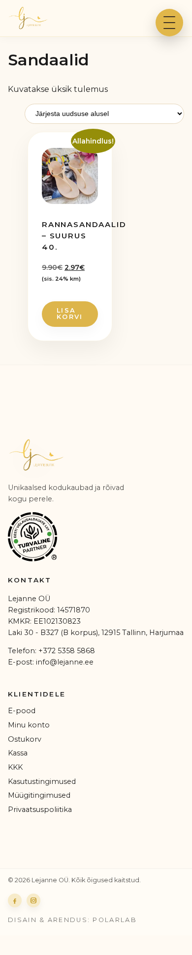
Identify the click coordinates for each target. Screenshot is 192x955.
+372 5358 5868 (66, 650)
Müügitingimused (39, 795)
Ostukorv (24, 739)
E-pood (21, 710)
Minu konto (29, 725)
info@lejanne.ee (65, 662)
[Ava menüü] (169, 22)
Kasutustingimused (42, 781)
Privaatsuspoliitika (40, 809)
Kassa (18, 753)
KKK (15, 767)
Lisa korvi (70, 313)
